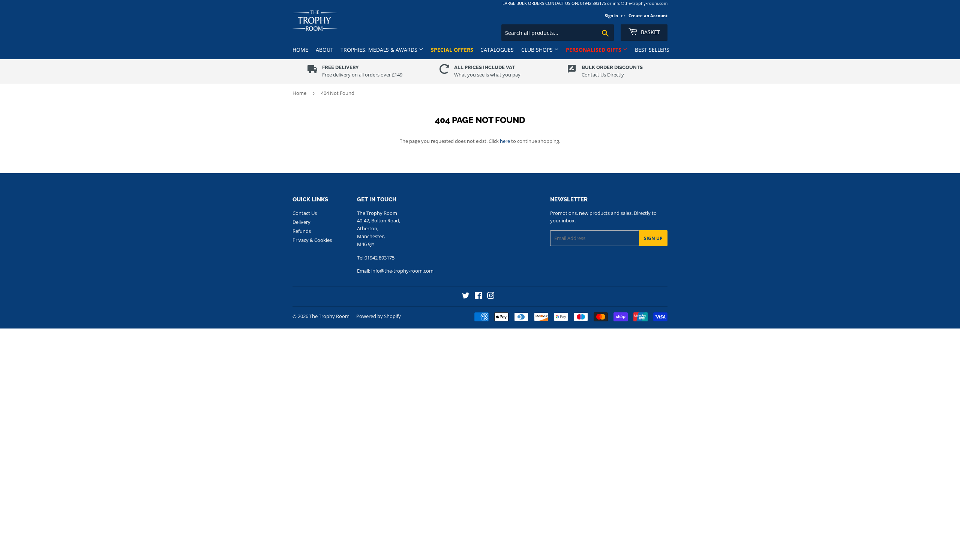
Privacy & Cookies (312, 240)
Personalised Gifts (594, 49)
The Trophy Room (329, 316)
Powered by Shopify (378, 316)
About (324, 49)
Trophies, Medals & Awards (379, 49)
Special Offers (452, 49)
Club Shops (537, 49)
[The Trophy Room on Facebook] (478, 296)
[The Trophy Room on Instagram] (491, 296)
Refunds (301, 231)
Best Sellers (652, 49)
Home (300, 49)
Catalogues (497, 49)
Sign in (611, 15)
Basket (649, 32)
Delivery (301, 222)
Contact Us (304, 213)
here (505, 141)
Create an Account (648, 15)
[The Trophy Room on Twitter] (466, 296)
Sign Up (653, 238)
